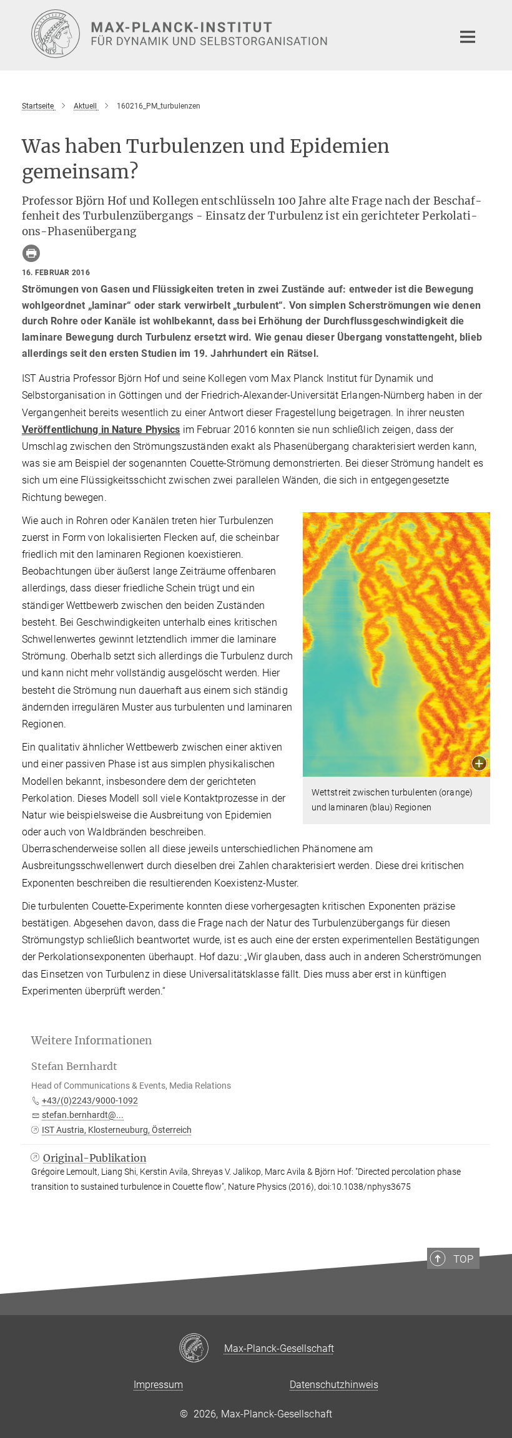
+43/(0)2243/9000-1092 (90, 1100)
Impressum (158, 1385)
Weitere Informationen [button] (91, 1040)
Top (463, 1259)
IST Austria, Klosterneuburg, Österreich (117, 1130)
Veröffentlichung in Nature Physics (101, 429)
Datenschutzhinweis (334, 1385)
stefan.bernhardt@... (83, 1115)
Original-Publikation (95, 1158)
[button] (479, 764)
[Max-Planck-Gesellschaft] (201, 1349)
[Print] (31, 253)
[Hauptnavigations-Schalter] (467, 36)
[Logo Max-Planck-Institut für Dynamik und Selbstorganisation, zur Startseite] (234, 33)
